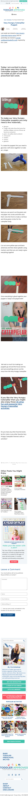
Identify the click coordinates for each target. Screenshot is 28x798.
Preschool (8, 758)
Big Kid (6, 760)
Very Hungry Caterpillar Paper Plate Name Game (19, 512)
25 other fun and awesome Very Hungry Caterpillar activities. (12, 405)
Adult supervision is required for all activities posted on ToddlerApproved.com (14, 697)
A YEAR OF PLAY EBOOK (14, 685)
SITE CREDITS (25, 795)
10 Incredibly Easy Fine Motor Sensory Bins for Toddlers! (7, 735)
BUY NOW (14, 561)
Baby (5, 754)
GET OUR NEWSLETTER (14, 682)
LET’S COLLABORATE (14, 689)
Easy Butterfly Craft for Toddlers (6, 511)
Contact (7, 788)
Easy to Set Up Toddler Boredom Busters (7, 718)
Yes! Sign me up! (23, 1)
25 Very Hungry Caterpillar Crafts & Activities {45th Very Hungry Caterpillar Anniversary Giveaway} (6, 491)
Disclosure (8, 790)
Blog (17, 462)
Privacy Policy (17, 795)
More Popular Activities (14, 741)
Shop (5, 784)
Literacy (14, 464)
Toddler (7, 756)
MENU (15, 14)
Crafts (19, 462)
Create (22, 462)
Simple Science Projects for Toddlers (20, 718)
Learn (25, 462)
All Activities (13, 462)
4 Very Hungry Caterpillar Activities (19, 488)
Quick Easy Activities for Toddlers (20, 735)
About (6, 786)
